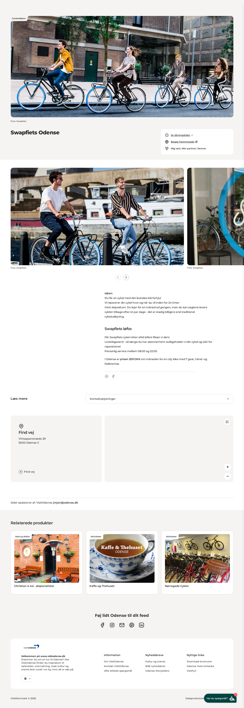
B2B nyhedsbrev (155, 666)
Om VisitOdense (114, 661)
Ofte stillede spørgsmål (118, 670)
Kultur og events (155, 661)
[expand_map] (227, 421)
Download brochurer (199, 661)
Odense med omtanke (200, 666)
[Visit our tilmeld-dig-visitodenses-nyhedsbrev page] (122, 625)
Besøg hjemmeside (182, 141)
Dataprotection (195, 698)
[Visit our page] (112, 625)
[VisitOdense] (31, 647)
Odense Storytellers (157, 670)
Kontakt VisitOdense (116, 666)
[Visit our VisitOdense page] (102, 625)
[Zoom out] (228, 476)
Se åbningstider (180, 135)
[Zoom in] (228, 467)
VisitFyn (191, 670)
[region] (169, 449)
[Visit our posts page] (141, 625)
